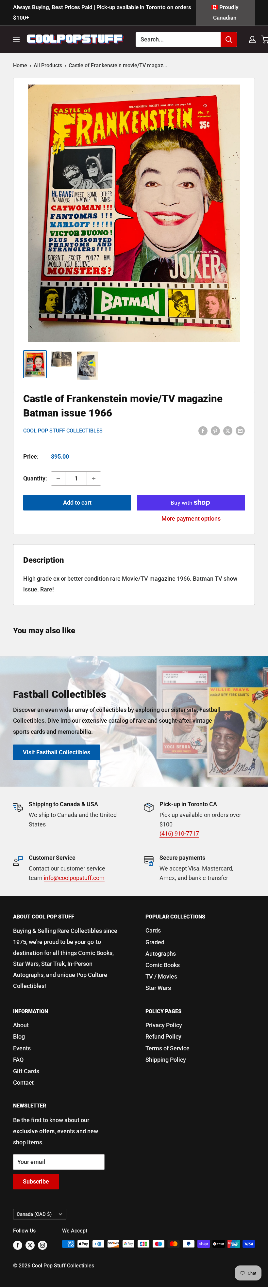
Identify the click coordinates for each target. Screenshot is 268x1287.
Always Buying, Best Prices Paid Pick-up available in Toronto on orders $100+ (102, 12)
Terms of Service (167, 1048)
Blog (19, 1036)
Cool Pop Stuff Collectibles (63, 431)
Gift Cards (26, 1071)
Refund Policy (163, 1036)
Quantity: (35, 478)
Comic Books (162, 965)
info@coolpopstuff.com (74, 877)
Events (22, 1048)
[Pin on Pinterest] (215, 430)
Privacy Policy (163, 1025)
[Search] (229, 39)
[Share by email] (240, 430)
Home (20, 65)
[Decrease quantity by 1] (58, 478)
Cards (153, 930)
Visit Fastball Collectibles (56, 752)
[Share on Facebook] (203, 430)
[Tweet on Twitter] (227, 430)
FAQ (18, 1059)
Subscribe (36, 1181)
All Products (48, 65)
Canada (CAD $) (34, 1214)
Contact (23, 1082)
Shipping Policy (165, 1059)
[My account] (252, 39)
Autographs (160, 953)
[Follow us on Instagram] (42, 1245)
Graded (154, 942)
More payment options (191, 518)
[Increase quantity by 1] (94, 478)
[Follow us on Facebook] (17, 1245)
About (21, 1025)
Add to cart (77, 502)
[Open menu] (16, 39)
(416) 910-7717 (179, 833)
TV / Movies (161, 976)
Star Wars (158, 987)
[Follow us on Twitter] (30, 1245)
